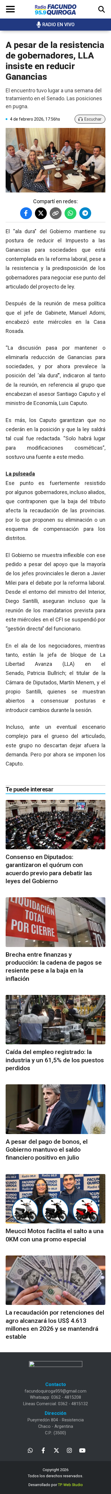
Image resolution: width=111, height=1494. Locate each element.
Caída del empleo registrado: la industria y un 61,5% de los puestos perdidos (55, 1060)
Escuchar (93, 119)
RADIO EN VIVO (58, 24)
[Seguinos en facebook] (43, 1450)
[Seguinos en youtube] (82, 1450)
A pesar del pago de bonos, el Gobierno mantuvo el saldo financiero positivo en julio (47, 1149)
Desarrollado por (55, 1485)
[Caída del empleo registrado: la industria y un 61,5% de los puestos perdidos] (55, 1020)
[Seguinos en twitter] (56, 1450)
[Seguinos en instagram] (69, 1450)
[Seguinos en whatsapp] (30, 1450)
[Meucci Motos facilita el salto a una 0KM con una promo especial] (55, 1199)
